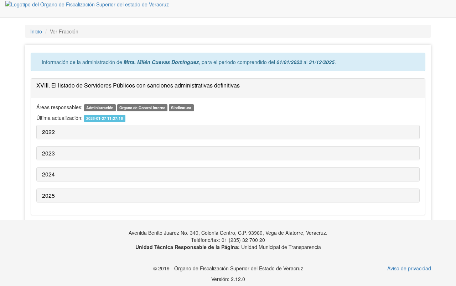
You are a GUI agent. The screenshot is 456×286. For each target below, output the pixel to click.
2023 (48, 153)
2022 (48, 132)
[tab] (228, 88)
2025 (48, 195)
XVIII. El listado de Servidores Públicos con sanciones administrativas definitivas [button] (138, 85)
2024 (48, 174)
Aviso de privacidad (409, 268)
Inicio (36, 31)
